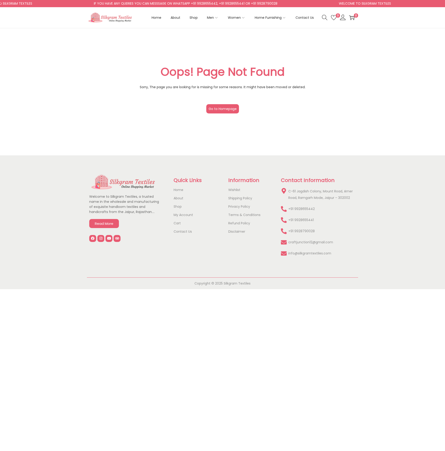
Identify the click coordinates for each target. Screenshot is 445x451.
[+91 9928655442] (284, 209)
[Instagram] (100, 238)
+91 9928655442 (301, 209)
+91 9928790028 (301, 231)
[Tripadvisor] (117, 238)
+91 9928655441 (301, 220)
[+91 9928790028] (284, 231)
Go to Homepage (223, 108)
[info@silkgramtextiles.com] (284, 253)
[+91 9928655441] (284, 220)
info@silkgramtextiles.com (309, 253)
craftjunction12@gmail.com (310, 242)
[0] (334, 17)
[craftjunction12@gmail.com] (284, 242)
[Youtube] (108, 238)
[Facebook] (92, 238)
